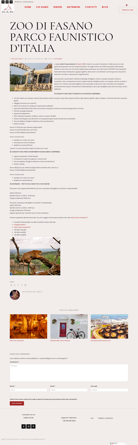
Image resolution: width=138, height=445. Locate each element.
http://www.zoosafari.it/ (79, 218)
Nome (12, 386)
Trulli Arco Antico (17, 59)
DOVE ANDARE (58, 59)
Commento (14, 362)
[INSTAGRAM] (7, 1)
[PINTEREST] (11, 1)
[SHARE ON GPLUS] (18, 285)
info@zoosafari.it (20, 225)
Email (52, 386)
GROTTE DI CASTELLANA (17, 340)
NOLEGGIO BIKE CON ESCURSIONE (60, 340)
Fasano (79, 64)
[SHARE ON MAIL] (25, 285)
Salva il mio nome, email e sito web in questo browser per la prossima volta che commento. (43, 399)
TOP (129, 436)
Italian (115, 443)
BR (84, 64)
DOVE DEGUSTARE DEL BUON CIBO (100, 340)
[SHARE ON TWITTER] (11, 285)
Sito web (94, 386)
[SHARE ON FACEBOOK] (14, 285)
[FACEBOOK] (3, 1)
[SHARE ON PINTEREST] (21, 285)
